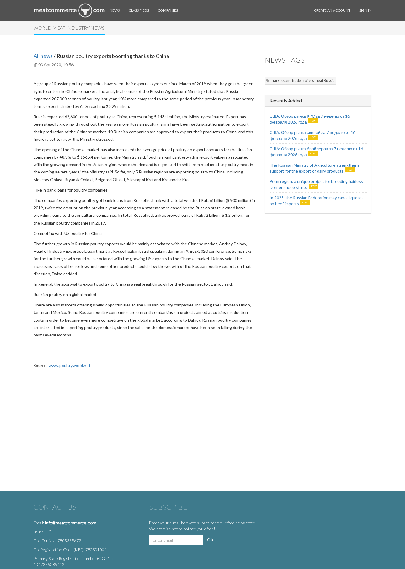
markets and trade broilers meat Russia (303, 80)
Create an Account (332, 10)
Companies (168, 10)
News (115, 10)
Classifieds (139, 10)
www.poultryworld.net (69, 365)
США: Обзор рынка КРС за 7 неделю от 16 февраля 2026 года (310, 118)
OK (210, 539)
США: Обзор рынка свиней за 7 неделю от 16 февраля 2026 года (312, 135)
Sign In (365, 10)
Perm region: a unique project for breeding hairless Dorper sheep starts (316, 184)
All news (43, 56)
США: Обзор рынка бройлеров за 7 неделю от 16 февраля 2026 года (316, 151)
